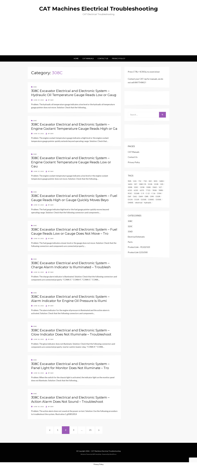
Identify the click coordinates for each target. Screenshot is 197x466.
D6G (135, 196)
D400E (130, 203)
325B (142, 187)
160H (130, 184)
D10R (158, 196)
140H (161, 181)
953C (130, 193)
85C (150, 181)
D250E (143, 199)
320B (130, 187)
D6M (141, 196)
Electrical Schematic (136, 237)
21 (91, 430)
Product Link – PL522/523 (139, 247)
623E (136, 190)
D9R (152, 196)
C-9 (142, 193)
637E (142, 190)
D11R (136, 199)
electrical (138, 203)
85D (155, 181)
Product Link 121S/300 (138, 252)
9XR (129, 181)
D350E (158, 199)
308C (35, 87)
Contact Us (103, 58)
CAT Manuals (88, 58)
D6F (129, 196)
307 (135, 184)
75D (145, 181)
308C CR (142, 184)
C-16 (153, 193)
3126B (136, 193)
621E (130, 190)
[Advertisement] (98, 38)
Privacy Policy (118, 58)
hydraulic (147, 203)
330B (148, 187)
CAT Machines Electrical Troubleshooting (98, 8)
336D (154, 187)
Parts (130, 242)
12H (134, 181)
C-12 (148, 193)
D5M (159, 193)
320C (136, 187)
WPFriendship (96, 454)
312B (156, 184)
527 (160, 187)
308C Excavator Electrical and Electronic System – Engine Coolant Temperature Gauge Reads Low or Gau (71, 162)
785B (154, 190)
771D (148, 190)
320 (161, 184)
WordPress (113, 454)
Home (76, 58)
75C (139, 181)
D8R (146, 196)
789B (160, 190)
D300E (151, 199)
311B (150, 184)
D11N (130, 199)
